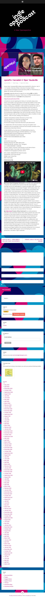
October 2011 (7, 551)
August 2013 (7, 531)
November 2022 (8, 388)
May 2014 (6, 523)
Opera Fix (22, 83)
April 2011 (6, 562)
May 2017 (6, 505)
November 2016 (8, 514)
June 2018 (6, 481)
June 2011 (6, 558)
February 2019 (7, 466)
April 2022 (6, 401)
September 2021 (8, 414)
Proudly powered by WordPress (15, 595)
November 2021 (8, 410)
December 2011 (8, 549)
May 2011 (6, 560)
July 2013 (6, 532)
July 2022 (6, 396)
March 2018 (7, 486)
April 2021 (6, 423)
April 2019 (6, 462)
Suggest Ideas (8, 579)
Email (3, 273)
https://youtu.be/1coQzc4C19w (11, 99)
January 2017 (7, 510)
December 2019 (8, 447)
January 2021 (7, 429)
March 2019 (7, 464)
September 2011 (8, 553)
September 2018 (8, 475)
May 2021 (6, 421)
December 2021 (8, 409)
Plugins (6, 577)
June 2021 (6, 420)
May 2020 (6, 438)
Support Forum (8, 581)
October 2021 (7, 412)
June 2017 (6, 503)
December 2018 (8, 470)
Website (3, 279)
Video (26, 83)
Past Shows (5, 381)
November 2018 (8, 471)
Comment (4, 251)
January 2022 (7, 407)
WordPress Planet (8, 586)
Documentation (8, 575)
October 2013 (7, 529)
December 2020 (8, 431)
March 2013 (7, 538)
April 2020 (6, 440)
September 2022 (8, 392)
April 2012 (6, 542)
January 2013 (7, 540)
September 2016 (8, 518)
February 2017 (7, 508)
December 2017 (8, 492)
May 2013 (6, 534)
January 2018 (7, 490)
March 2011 (7, 564)
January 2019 (7, 468)
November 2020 (8, 433)
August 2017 (7, 499)
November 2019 (8, 449)
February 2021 (7, 427)
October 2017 (7, 495)
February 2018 (7, 488)
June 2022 (7, 397)
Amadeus (28, 595)
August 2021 (7, 416)
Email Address (7, 337)
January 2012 (7, 547)
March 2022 (7, 403)
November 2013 (8, 527)
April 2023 (6, 386)
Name (3, 267)
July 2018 (6, 479)
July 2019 (6, 457)
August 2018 (7, 477)
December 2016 (8, 512)
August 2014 (7, 519)
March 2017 (7, 506)
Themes (6, 582)
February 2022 (7, 405)
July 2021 (6, 418)
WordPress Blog (8, 584)
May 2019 (6, 460)
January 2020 (7, 445)
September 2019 (8, 453)
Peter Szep (15, 83)
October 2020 (7, 434)
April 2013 (6, 536)
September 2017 (8, 497)
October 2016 (7, 516)
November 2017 (8, 494)
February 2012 (7, 545)
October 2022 (7, 390)
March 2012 (7, 543)
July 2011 (6, 556)
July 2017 (6, 501)
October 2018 (7, 473)
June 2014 (6, 521)
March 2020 (7, 442)
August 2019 (7, 455)
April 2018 (6, 484)
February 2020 (8, 444)
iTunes (5, 325)
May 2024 (6, 385)
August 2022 (7, 394)
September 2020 (8, 436)
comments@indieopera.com (19, 355)
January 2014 (7, 525)
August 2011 (7, 555)
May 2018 (6, 482)
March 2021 (7, 425)
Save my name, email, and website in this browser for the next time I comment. (22, 284)
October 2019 (7, 451)
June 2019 (6, 458)
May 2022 (6, 399)
